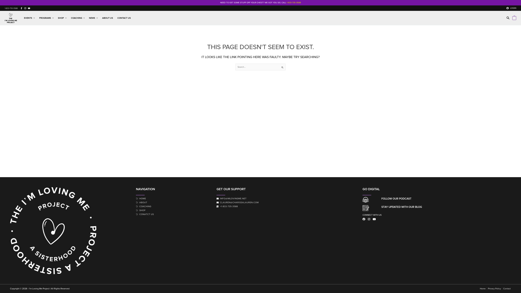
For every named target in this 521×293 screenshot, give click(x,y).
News (92, 18)
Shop (61, 18)
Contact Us (124, 18)
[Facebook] (21, 8)
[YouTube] (29, 8)
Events (28, 18)
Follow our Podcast (396, 198)
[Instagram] (25, 8)
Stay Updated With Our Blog (401, 207)
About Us (107, 18)
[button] (11, 8)
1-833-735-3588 (294, 3)
